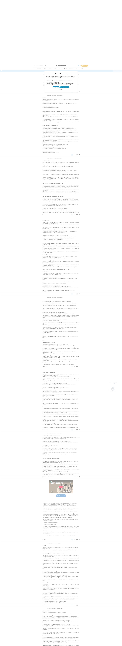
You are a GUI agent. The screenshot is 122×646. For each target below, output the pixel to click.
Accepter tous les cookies (65, 23)
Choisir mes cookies (56, 23)
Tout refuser (61, 25)
